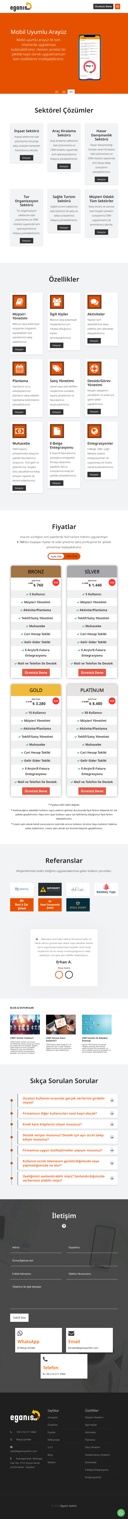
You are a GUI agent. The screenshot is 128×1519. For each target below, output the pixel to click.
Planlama (90, 1439)
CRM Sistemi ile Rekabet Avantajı (95, 1039)
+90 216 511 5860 (55, 1373)
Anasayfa (52, 1417)
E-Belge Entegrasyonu (97, 1469)
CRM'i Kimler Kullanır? (22, 1037)
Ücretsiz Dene (103, 6)
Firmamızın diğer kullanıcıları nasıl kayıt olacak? (60, 1113)
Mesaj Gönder (27, 1347)
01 (57, 92)
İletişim (52, 1462)
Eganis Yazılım (68, 1505)
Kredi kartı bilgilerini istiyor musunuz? (52, 1124)
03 (71, 92)
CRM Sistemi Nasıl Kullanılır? (55, 1039)
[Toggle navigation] (117, 6)
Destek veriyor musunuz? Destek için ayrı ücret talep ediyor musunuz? (63, 1137)
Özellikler (53, 1424)
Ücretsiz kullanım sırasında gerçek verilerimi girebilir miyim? (64, 1100)
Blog (50, 1454)
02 (64, 92)
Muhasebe (90, 1462)
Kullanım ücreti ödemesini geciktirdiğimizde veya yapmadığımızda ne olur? (61, 1163)
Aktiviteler (90, 1432)
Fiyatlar (52, 1432)
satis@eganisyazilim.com (84, 1347)
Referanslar (54, 1439)
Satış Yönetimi (92, 1447)
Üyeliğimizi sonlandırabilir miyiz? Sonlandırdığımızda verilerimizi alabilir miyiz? (64, 1178)
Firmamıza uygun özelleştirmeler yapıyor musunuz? (62, 1150)
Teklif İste (19, 1317)
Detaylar (26, 157)
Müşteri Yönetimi (94, 1417)
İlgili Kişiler (91, 1424)
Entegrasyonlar (93, 1477)
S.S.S (50, 1447)
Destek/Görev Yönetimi (97, 1454)
